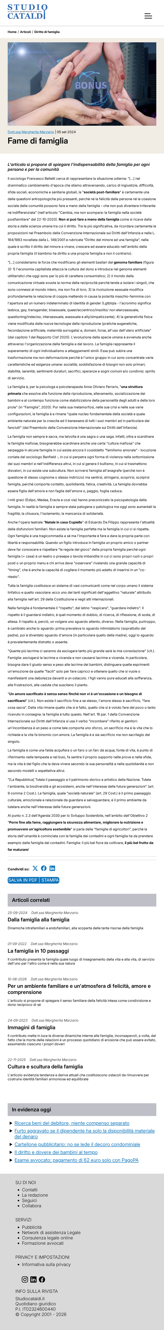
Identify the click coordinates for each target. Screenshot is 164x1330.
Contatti (30, 1189)
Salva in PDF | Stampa (33, 880)
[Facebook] (44, 868)
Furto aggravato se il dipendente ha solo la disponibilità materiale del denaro (85, 1133)
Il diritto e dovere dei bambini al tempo (56, 1152)
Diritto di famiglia (47, 32)
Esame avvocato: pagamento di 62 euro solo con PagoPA (77, 1160)
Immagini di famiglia (31, 1027)
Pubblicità (32, 1227)
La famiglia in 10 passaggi (38, 951)
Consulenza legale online (47, 1237)
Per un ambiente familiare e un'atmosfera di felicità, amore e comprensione (79, 989)
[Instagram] (25, 1279)
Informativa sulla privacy (46, 1264)
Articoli (25, 32)
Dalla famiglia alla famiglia (38, 920)
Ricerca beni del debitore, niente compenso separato (72, 1123)
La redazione (35, 1195)
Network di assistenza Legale (51, 1232)
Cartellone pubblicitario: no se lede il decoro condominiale (77, 1144)
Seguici (29, 1200)
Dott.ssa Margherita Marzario (31, 132)
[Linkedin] (52, 868)
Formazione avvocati (43, 1243)
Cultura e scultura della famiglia (45, 1066)
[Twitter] (35, 868)
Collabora (31, 1205)
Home (12, 32)
